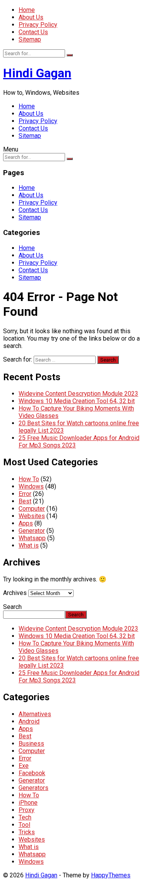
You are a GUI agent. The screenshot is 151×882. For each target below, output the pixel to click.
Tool (24, 824)
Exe (24, 765)
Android (29, 721)
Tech (25, 817)
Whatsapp (32, 538)
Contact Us (33, 32)
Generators (33, 788)
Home (27, 10)
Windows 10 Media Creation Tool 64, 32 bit (77, 401)
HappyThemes (110, 875)
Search (12, 607)
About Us (31, 17)
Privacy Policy (38, 24)
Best (25, 501)
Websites (32, 516)
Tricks (27, 832)
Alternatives (35, 714)
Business (31, 743)
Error (25, 494)
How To (29, 479)
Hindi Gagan (37, 73)
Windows (31, 486)
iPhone (28, 802)
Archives (15, 593)
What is (29, 545)
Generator (32, 530)
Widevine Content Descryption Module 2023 (78, 393)
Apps (26, 523)
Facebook (32, 773)
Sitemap (30, 39)
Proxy (26, 810)
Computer (32, 508)
